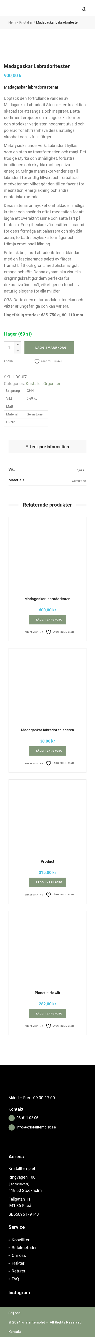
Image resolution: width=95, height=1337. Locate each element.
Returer (18, 1271)
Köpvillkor (21, 1239)
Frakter (18, 1263)
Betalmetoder (24, 1247)
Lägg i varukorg (51, 347)
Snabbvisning (34, 632)
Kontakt (15, 1332)
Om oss (19, 1255)
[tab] (47, 446)
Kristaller (34, 383)
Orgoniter (51, 383)
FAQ (15, 1278)
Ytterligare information (47, 446)
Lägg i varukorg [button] (49, 619)
